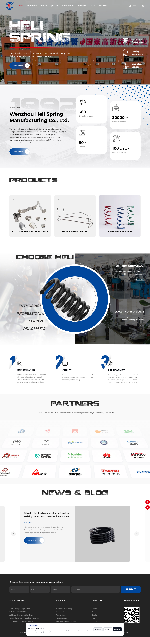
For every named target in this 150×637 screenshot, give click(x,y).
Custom (82, 6)
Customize (98, 629)
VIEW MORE (18, 152)
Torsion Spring (62, 615)
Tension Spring (62, 612)
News (92, 6)
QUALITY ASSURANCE (129, 311)
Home (20, 6)
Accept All (117, 629)
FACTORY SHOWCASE (129, 266)
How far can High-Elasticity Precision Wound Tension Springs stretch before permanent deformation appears (47, 515)
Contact (103, 6)
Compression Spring (64, 609)
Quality (54, 6)
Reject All (108, 629)
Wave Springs (61, 618)
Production (68, 6)
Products (32, 6)
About (44, 6)
